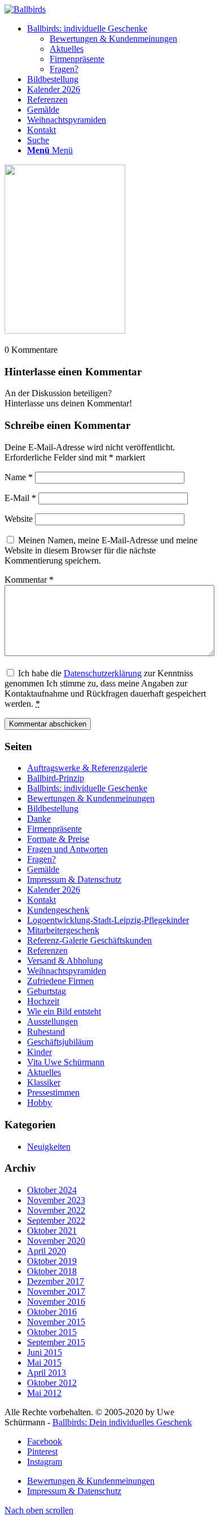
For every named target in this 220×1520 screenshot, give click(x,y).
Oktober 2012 (52, 1383)
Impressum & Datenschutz (74, 879)
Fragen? (41, 859)
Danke (39, 818)
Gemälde (43, 869)
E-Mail (20, 498)
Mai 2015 (44, 1362)
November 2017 (56, 1291)
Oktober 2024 (52, 1190)
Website (19, 519)
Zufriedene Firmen (60, 981)
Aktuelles (44, 1072)
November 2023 (56, 1200)
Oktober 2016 (52, 1312)
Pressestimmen (53, 1092)
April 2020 (46, 1251)
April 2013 (46, 1372)
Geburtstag (46, 991)
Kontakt (41, 900)
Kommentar (29, 579)
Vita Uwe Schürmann (65, 1062)
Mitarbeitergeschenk (63, 930)
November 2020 (56, 1241)
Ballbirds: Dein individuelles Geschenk (122, 1422)
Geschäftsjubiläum (60, 1042)
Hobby (39, 1102)
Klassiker (43, 1082)
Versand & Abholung (65, 960)
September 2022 (56, 1220)
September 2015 (56, 1342)
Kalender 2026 (53, 889)
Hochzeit (43, 1001)
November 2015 (56, 1322)
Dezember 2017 (55, 1281)
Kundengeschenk (58, 910)
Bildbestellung (52, 808)
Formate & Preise (58, 839)
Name (19, 477)
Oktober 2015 (52, 1332)
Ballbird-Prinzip (55, 778)
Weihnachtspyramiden (66, 971)
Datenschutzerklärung (103, 673)
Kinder (39, 1052)
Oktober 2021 (52, 1230)
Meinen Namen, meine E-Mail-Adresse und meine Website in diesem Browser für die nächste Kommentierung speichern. (101, 550)
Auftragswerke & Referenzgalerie (87, 768)
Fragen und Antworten (67, 849)
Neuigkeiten (49, 1146)
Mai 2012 (44, 1393)
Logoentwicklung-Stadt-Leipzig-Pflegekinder (108, 920)
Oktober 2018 (52, 1271)
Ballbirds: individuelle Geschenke (87, 788)
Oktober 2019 (52, 1261)
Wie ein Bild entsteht (64, 1011)
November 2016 (56, 1301)
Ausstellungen (52, 1021)
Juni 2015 (44, 1352)
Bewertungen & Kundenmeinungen (91, 798)
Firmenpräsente (54, 829)
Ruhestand (46, 1031)
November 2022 (56, 1210)
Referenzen (47, 950)
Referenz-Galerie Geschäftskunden (89, 940)
